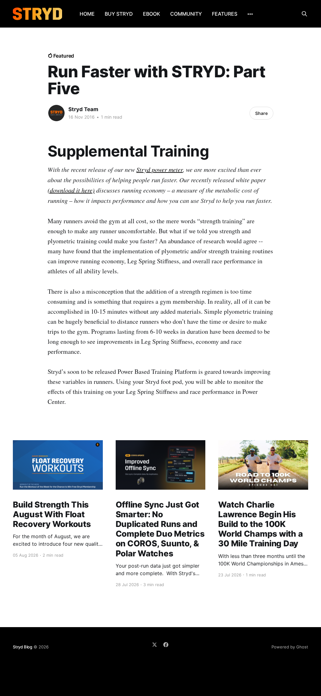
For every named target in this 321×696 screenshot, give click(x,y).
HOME (87, 14)
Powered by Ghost (289, 646)
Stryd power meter (159, 169)
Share (261, 113)
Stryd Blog (22, 646)
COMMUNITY (186, 14)
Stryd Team (83, 109)
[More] (250, 14)
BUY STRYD (119, 14)
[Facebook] (165, 644)
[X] (154, 644)
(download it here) (71, 190)
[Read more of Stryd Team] (56, 113)
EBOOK (151, 14)
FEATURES (224, 14)
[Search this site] (304, 14)
